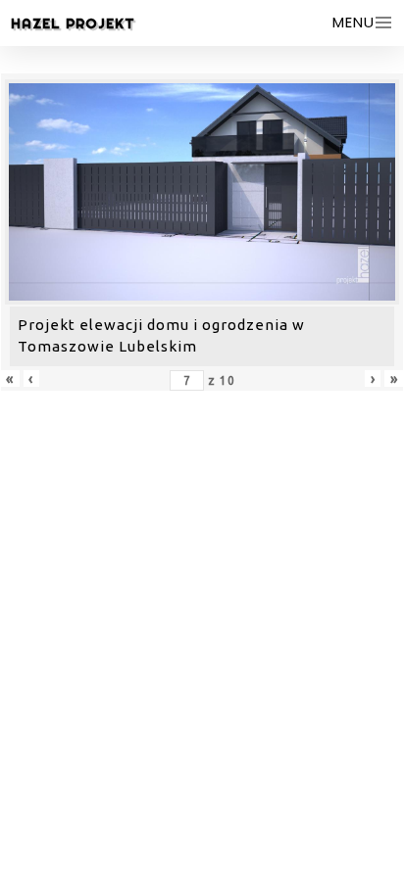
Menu (353, 22)
